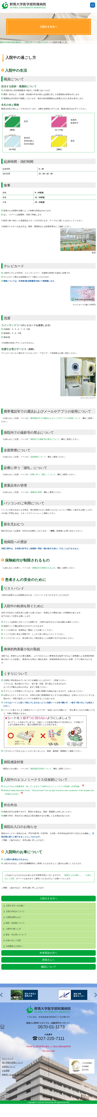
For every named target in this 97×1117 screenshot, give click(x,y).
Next (95, 995)
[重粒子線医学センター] (24, 995)
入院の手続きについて (15, 911)
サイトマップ (7, 1058)
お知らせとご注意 (13, 940)
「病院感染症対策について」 (40, 769)
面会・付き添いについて (16, 934)
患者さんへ (48, 959)
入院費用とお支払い (14, 946)
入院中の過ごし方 (13, 929)
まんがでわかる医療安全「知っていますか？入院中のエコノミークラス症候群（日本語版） (42, 786)
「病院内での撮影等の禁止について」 (44, 439)
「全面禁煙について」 (38, 457)
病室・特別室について (15, 923)
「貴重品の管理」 (36, 492)
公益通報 (6, 1071)
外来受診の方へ (48, 952)
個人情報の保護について (12, 1062)
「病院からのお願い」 (72, 875)
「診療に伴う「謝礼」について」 (42, 474)
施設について (48, 966)
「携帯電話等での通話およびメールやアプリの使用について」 (55, 418)
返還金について (8, 1067)
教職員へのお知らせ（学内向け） (16, 1075)
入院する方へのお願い (15, 906)
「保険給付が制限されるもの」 (43, 568)
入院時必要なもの (13, 917)
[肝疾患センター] (72, 995)
